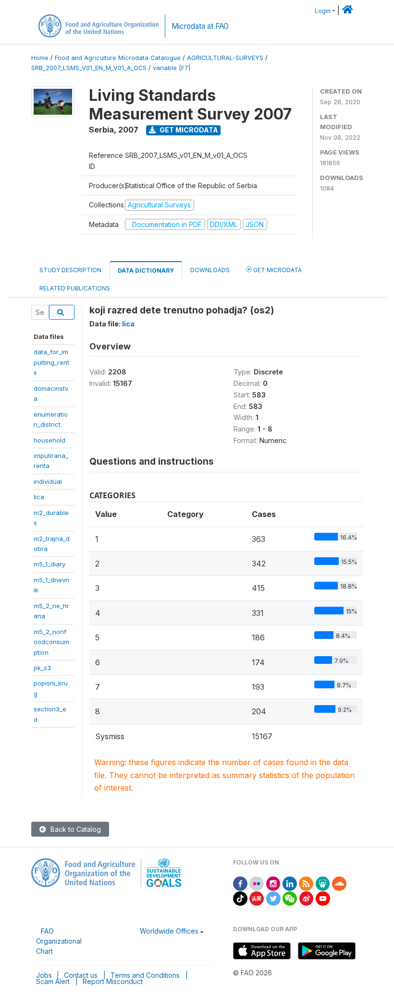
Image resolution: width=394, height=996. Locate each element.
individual (48, 481)
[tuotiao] (256, 898)
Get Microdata (188, 130)
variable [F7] (171, 68)
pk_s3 (42, 668)
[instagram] (273, 883)
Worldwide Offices (169, 931)
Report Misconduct (113, 981)
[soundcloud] (339, 883)
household (49, 440)
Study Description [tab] (70, 270)
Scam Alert (53, 981)
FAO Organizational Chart (59, 941)
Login (323, 10)
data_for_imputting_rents (51, 362)
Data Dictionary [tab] (146, 270)
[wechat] (290, 898)
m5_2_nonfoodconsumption (51, 642)
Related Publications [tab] (74, 288)
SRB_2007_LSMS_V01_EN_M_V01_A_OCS (89, 68)
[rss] (306, 883)
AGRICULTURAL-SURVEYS (225, 57)
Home (40, 57)
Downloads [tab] (210, 270)
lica (39, 497)
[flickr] (256, 883)
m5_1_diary (49, 564)
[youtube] (323, 898)
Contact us (81, 975)
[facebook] (240, 883)
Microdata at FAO (200, 26)
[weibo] (306, 898)
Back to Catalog (75, 829)
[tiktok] (240, 898)
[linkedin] (290, 883)
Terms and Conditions (145, 975)
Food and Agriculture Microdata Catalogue (118, 57)
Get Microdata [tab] (277, 270)
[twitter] (273, 898)
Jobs (44, 975)
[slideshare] (323, 883)
